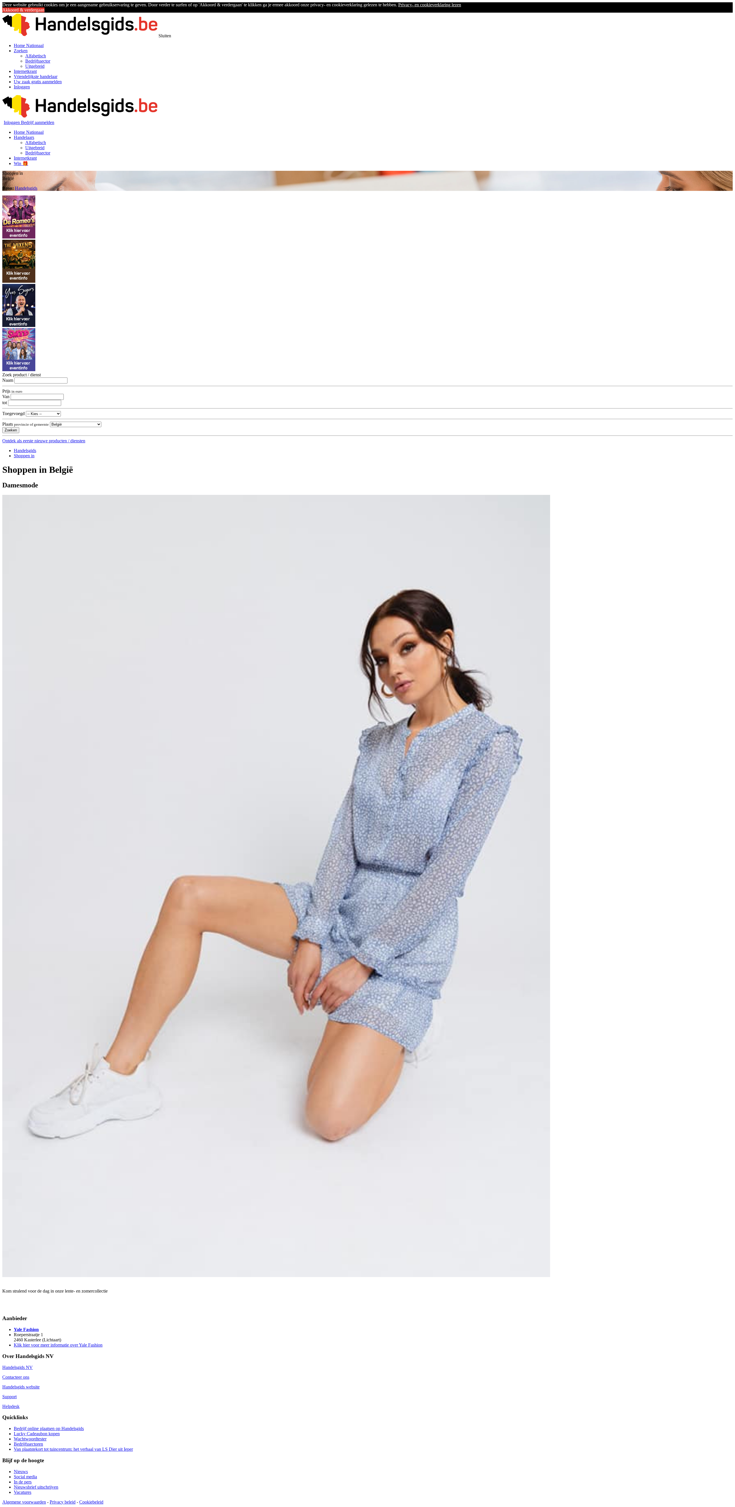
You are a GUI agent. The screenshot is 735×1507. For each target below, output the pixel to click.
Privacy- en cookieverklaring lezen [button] (429, 4)
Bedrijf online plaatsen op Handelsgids (49, 1428)
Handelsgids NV (17, 1367)
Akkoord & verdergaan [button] (23, 9)
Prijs (12, 391)
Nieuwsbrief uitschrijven (36, 1487)
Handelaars (24, 137)
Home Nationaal (29, 45)
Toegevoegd (13, 413)
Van (5, 396)
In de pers (23, 1481)
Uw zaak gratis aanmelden (38, 81)
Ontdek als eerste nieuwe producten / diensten (43, 440)
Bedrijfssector (37, 61)
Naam (7, 380)
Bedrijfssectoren (28, 1444)
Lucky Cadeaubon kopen (37, 1433)
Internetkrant (25, 71)
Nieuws (21, 1471)
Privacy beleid (63, 1502)
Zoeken (21, 50)
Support (9, 1396)
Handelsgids (26, 188)
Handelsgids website (21, 1386)
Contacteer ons (15, 1377)
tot (4, 402)
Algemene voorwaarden (24, 1502)
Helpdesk (11, 1406)
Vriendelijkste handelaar (35, 76)
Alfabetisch (35, 55)
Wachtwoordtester (30, 1438)
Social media (25, 1476)
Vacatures (22, 1492)
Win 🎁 (21, 163)
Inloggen (22, 86)
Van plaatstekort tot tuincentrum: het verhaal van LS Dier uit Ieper (73, 1449)
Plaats (25, 424)
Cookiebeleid (91, 1502)
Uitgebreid (35, 66)
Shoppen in (24, 455)
